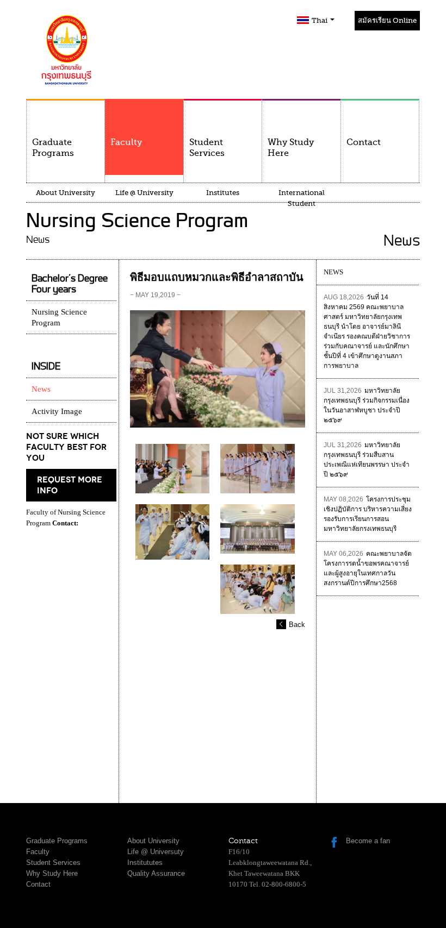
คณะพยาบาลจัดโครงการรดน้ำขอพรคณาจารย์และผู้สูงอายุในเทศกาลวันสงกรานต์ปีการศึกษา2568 (368, 568)
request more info (69, 485)
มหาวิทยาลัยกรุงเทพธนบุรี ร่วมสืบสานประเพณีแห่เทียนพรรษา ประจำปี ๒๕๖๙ (367, 459)
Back (297, 624)
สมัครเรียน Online (387, 20)
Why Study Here (291, 147)
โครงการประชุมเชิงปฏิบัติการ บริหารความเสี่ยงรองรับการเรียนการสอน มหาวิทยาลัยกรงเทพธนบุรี (368, 514)
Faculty (126, 142)
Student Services (207, 147)
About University (65, 193)
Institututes (145, 862)
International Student (301, 198)
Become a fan (368, 841)
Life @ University (144, 193)
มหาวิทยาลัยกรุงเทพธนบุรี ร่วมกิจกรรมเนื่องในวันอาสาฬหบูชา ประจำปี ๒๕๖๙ (367, 405)
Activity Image (57, 411)
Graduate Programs (53, 147)
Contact (363, 142)
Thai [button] (320, 20)
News (41, 389)
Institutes (222, 193)
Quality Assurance (156, 873)
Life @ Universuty (155, 852)
